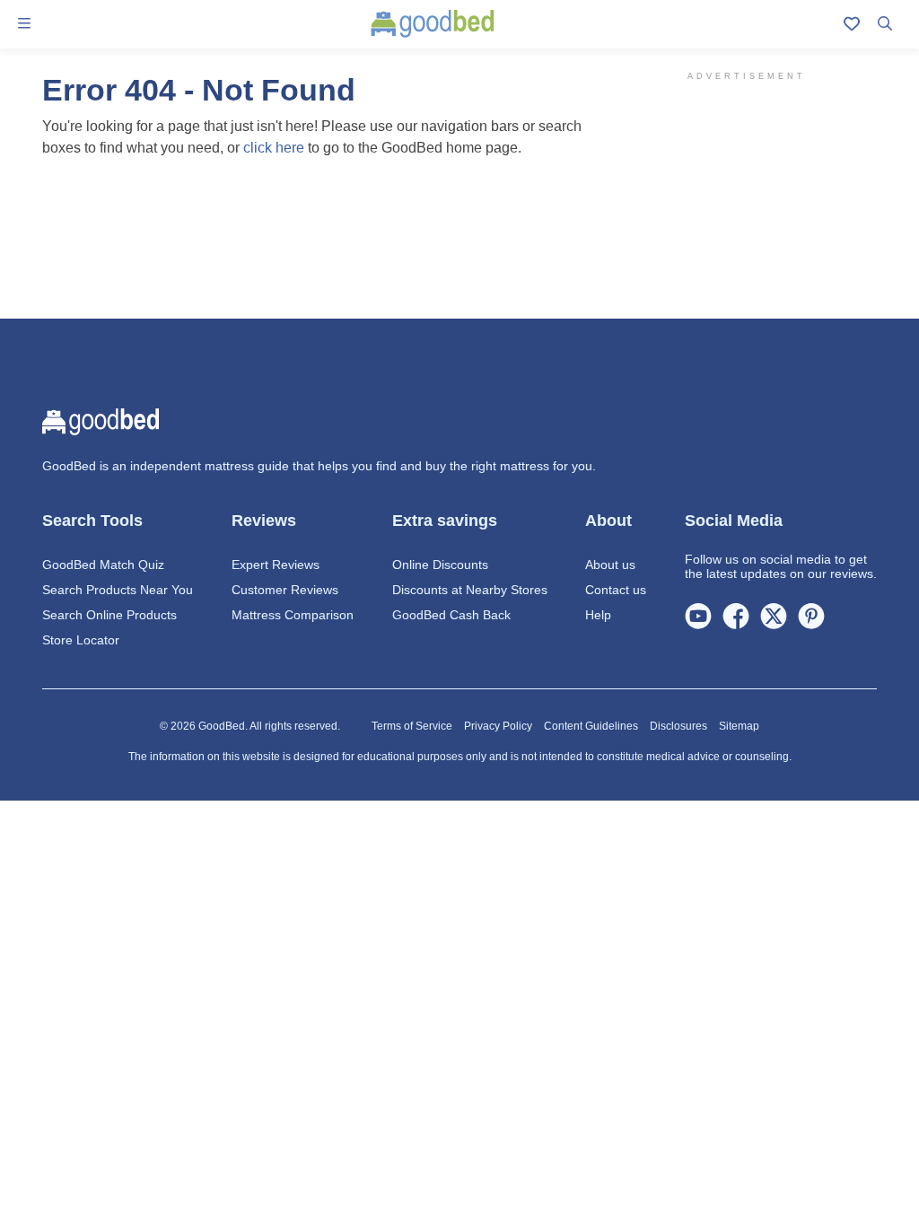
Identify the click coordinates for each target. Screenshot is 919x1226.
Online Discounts (440, 564)
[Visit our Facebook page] (735, 615)
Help (598, 615)
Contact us (615, 589)
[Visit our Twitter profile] (773, 615)
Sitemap (739, 726)
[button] (24, 24)
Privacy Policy (498, 726)
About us (610, 564)
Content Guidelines (591, 726)
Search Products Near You (117, 589)
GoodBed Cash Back (451, 615)
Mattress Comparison (293, 615)
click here (273, 147)
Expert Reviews (275, 564)
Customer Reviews (285, 589)
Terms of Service (412, 726)
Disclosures (678, 726)
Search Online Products (109, 615)
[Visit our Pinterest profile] (811, 615)
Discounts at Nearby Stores (469, 589)
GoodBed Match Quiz (103, 564)
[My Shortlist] (852, 24)
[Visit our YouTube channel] (698, 615)
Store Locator (80, 640)
